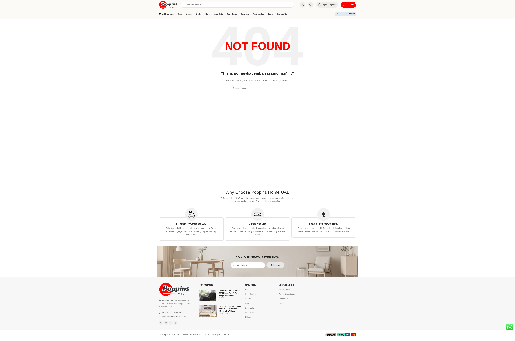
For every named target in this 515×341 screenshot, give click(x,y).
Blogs (281, 303)
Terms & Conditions (287, 294)
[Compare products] (302, 4)
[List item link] (174, 312)
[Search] (281, 88)
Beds (247, 289)
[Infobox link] (191, 224)
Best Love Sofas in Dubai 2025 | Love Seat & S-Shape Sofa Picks (229, 293)
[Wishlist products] (311, 4)
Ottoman (249, 317)
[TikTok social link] (175, 323)
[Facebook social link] (161, 323)
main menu (250, 285)
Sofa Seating (250, 294)
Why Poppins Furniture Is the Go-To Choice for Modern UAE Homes (230, 308)
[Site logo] (168, 4)
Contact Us (283, 299)
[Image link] (174, 289)
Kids (247, 303)
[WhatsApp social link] (171, 323)
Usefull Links (286, 285)
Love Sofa (249, 308)
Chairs (248, 299)
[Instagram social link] (166, 323)
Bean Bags (249, 312)
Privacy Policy (284, 289)
